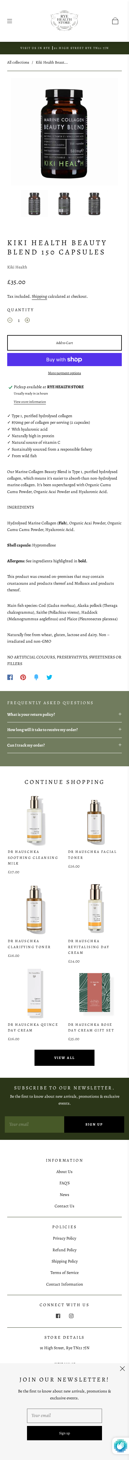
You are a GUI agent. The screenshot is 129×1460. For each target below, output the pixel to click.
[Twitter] (49, 677)
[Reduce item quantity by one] (9, 321)
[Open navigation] (13, 20)
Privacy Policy (64, 1238)
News (64, 1195)
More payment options (64, 373)
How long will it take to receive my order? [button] (42, 730)
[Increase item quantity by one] (27, 321)
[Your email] (34, 1124)
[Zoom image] (64, 133)
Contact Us (64, 1206)
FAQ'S (64, 1183)
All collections (18, 62)
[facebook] (57, 1316)
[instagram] (71, 1316)
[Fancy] (36, 677)
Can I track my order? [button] (26, 745)
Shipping (39, 296)
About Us (64, 1172)
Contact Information (64, 1284)
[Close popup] (122, 1369)
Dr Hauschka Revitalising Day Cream (88, 947)
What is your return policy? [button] (31, 714)
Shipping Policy (65, 1261)
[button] (21, 133)
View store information (30, 402)
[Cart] (115, 20)
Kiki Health (17, 267)
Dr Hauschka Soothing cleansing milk (33, 857)
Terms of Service (64, 1272)
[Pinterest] (23, 677)
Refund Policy (64, 1250)
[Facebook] (10, 677)
